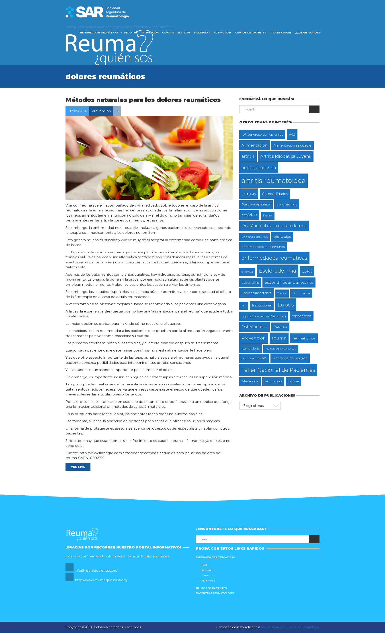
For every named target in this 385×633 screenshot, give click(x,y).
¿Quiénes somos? (307, 32)
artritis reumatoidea (273, 180)
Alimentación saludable (292, 145)
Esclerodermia (277, 270)
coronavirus (286, 204)
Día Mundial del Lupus (255, 237)
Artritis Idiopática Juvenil (285, 156)
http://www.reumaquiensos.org (101, 580)
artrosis (249, 193)
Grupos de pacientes (250, 32)
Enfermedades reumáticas (99, 32)
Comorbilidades (275, 194)
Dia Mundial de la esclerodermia (274, 225)
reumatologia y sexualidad (281, 348)
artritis (248, 156)
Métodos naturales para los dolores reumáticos (143, 99)
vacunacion (273, 381)
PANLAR (280, 327)
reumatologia (251, 348)
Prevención (150, 32)
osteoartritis (301, 316)
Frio (244, 305)
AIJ (292, 134)
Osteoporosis (255, 326)
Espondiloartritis (256, 293)
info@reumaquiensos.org (96, 570)
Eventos (282, 293)
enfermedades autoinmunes (263, 246)
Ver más (78, 466)
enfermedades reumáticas (274, 258)
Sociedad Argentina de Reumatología (290, 627)
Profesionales (281, 32)
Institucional (262, 305)
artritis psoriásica (259, 167)
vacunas (293, 381)
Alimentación (255, 145)
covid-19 (249, 215)
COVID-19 (168, 32)
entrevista (247, 271)
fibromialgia (301, 293)
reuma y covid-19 (254, 358)
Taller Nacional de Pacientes (278, 370)
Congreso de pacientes (256, 204)
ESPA (307, 271)
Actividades (223, 32)
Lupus (286, 304)
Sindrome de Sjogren (290, 358)
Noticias (184, 32)
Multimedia (202, 32)
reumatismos (303, 338)
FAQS (205, 565)
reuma (279, 338)
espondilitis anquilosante (289, 282)
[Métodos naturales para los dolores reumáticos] (149, 158)
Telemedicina (250, 381)
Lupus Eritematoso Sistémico (264, 316)
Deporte (267, 215)
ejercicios (282, 236)
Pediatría (131, 32)
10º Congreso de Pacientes (262, 134)
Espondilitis (250, 282)
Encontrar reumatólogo (215, 593)
